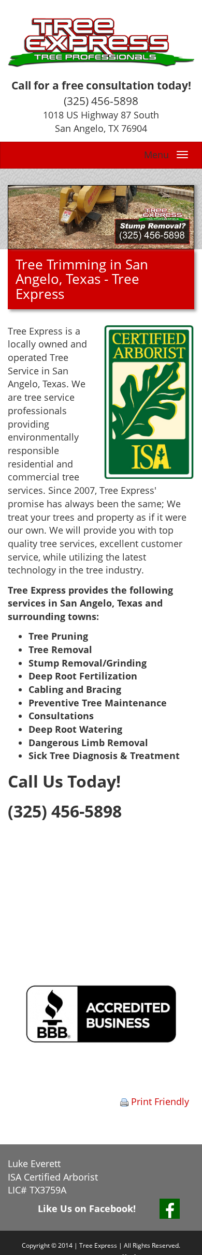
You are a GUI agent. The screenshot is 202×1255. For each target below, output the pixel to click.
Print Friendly (158, 1101)
